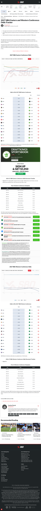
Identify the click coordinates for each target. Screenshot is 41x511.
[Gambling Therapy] (13, 507)
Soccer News (4, 433)
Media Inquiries (3, 461)
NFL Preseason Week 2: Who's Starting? (16, 13)
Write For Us (3, 460)
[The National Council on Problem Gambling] (32, 507)
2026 (3, 401)
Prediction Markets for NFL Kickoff (32, 13)
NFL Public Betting (4, 479)
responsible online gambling (35, 497)
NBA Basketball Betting (8, 16)
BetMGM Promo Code (25, 453)
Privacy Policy (17, 485)
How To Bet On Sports (24, 468)
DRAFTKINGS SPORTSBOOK (8, 227)
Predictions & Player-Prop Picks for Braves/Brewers (24, 435)
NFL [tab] (15, 11)
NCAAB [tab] (38, 11)
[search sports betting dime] (39, 2)
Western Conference (24, 50)
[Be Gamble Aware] (20, 507)
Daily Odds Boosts (4, 13)
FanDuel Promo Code (24, 458)
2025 (6, 401)
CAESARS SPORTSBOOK (8, 234)
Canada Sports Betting (5, 468)
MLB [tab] (10, 11)
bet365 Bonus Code (24, 456)
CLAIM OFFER (36, 220)
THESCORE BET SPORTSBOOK (9, 223)
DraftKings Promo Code (25, 457)
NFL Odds (3, 477)
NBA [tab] (26, 11)
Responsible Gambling (5, 458)
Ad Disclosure (3, 17)
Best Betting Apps (4, 471)
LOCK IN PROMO (15, 160)
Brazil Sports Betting (4, 469)
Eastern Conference (16, 50)
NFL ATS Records (4, 480)
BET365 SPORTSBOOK (7, 219)
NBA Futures (15, 16)
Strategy (22, 469)
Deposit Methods (4, 472)
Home (2, 16)
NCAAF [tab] (21, 11)
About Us (2, 453)
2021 (15, 401)
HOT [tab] (4, 12)
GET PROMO (20, 173)
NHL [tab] (32, 11)
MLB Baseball (20, 433)
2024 (8, 401)
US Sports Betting (4, 467)
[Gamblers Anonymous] (26, 507)
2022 (12, 401)
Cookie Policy (27, 485)
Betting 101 (23, 467)
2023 (10, 401)
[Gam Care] (10, 507)
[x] (38, 406)
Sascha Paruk (12, 405)
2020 (17, 401)
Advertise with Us (4, 457)
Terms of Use (22, 485)
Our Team (3, 456)
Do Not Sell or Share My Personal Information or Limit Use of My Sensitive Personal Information (20, 504)
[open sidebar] (2, 2)
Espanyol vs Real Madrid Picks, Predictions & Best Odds (7, 435)
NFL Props (3, 478)
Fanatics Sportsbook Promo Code (26, 461)
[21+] (7, 507)
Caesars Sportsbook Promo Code (26, 460)
